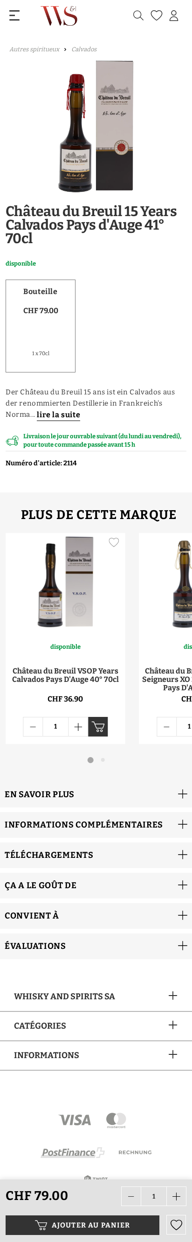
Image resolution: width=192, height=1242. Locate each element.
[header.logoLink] (60, 15)
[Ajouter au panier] (98, 727)
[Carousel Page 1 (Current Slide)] (91, 760)
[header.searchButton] (138, 15)
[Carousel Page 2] (103, 760)
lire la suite (58, 414)
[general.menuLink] (14, 15)
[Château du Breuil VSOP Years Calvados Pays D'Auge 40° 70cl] (65, 582)
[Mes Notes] (155, 15)
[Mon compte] (174, 16)
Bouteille (40, 291)
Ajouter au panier (91, 1225)
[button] (96, 794)
